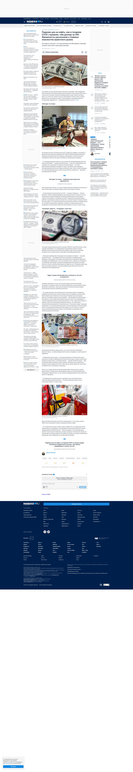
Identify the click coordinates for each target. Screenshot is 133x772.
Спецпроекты (96, 521)
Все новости (31, 31)
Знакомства (36, 18)
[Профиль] (108, 22)
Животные (46, 523)
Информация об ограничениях (73, 567)
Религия (79, 523)
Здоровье (46, 526)
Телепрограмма (54, 18)
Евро (50, 458)
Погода (42, 18)
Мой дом (64, 519)
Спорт (94, 510)
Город (45, 517)
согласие (8, 763)
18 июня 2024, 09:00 (46, 48)
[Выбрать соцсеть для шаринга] (86, 52)
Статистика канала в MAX (30, 517)
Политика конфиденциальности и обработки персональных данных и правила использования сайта (87, 573)
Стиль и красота (97, 512)
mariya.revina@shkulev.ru (28, 581)
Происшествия (81, 517)
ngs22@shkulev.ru (39, 574)
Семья (79, 526)
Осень (78, 512)
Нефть (78, 458)
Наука (63, 521)
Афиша (61, 18)
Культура (64, 514)
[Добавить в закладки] (82, 52)
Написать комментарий (51, 52)
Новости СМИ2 (46, 494)
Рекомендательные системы (73, 571)
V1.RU (77, 100)
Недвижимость (27, 18)
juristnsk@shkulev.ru (55, 575)
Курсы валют (73, 18)
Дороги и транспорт (48, 519)
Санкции (61, 458)
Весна (45, 514)
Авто (45, 510)
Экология (95, 517)
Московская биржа (70, 458)
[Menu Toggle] (24, 22)
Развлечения (80, 521)
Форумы (47, 18)
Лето (63, 517)
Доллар (44, 458)
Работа (79, 519)
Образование (65, 526)
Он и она (79, 510)
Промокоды (84, 18)
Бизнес (45, 512)
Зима (63, 510)
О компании (27, 512)
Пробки (67, 22)
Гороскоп (66, 18)
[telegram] (45, 531)
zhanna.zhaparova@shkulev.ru (29, 579)
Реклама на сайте (28, 510)
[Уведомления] (105, 22)
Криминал (64, 512)
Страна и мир (96, 514)
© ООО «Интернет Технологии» (45, 584)
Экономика (84, 458)
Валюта (55, 458)
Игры (89, 18)
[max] (48, 531)
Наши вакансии (27, 514)
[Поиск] (102, 22)
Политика (79, 514)
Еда (44, 521)
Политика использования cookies (74, 569)
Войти (47, 487)
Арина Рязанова (50, 452)
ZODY (79, 18)
